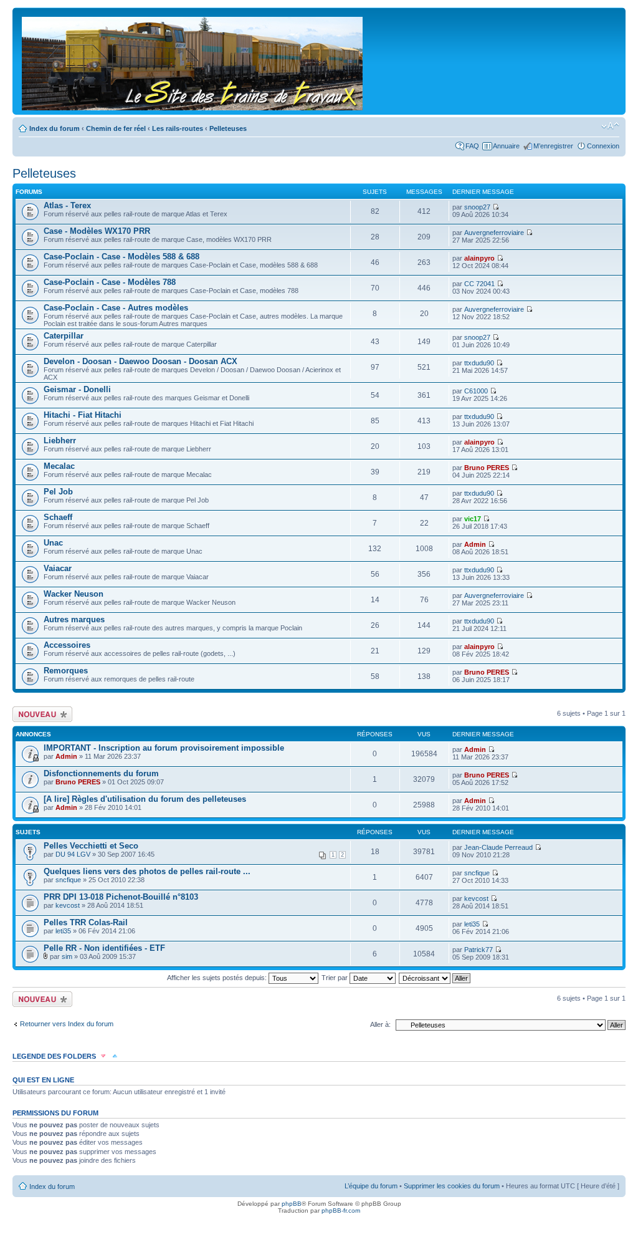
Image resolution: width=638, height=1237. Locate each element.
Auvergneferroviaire (494, 232)
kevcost (67, 905)
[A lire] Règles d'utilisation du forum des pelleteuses (145, 799)
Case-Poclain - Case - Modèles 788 (110, 282)
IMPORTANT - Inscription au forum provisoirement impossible (164, 748)
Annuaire (506, 146)
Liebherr (60, 440)
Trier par (335, 977)
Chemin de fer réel (116, 128)
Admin (475, 544)
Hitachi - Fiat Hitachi (82, 415)
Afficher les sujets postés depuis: (218, 977)
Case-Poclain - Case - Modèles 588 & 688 (121, 256)
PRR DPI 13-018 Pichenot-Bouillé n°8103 (121, 897)
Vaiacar (58, 568)
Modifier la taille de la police (610, 126)
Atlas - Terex (67, 205)
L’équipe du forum (371, 1186)
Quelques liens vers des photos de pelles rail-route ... (147, 871)
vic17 (472, 518)
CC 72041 (479, 283)
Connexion (603, 146)
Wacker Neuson (73, 594)
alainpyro (479, 258)
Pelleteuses (228, 128)
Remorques (66, 670)
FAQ (472, 146)
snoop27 (477, 207)
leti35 (63, 931)
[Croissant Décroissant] (435, 977)
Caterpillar (63, 335)
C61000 (476, 391)
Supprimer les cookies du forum (452, 1186)
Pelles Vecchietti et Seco (91, 845)
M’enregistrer (553, 146)
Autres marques (74, 619)
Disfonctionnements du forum (101, 773)
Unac (53, 542)
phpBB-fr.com (340, 1210)
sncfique (68, 879)
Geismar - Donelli (77, 389)
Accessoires (67, 645)
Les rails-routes (177, 128)
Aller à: (380, 1024)
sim (67, 956)
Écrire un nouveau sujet (40, 713)
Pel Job (58, 491)
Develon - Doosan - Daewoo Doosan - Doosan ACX (140, 361)
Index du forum (54, 128)
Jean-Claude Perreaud (498, 847)
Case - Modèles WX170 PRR (97, 231)
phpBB (292, 1203)
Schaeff (58, 517)
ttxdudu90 (479, 363)
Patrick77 (478, 949)
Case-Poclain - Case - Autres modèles (116, 307)
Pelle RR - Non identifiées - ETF (104, 948)
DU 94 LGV (72, 854)
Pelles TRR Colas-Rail (86, 922)
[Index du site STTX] (193, 61)
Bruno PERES (486, 467)
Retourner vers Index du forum (66, 1024)
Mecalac (59, 466)
